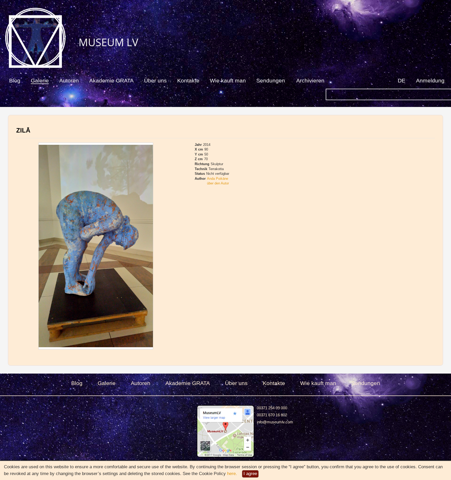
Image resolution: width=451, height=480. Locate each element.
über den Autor (218, 183)
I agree (250, 473)
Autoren (69, 80)
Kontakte (188, 80)
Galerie (40, 80)
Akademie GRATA (111, 80)
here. (232, 473)
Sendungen (270, 80)
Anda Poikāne (217, 179)
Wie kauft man (228, 80)
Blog (14, 80)
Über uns (155, 80)
